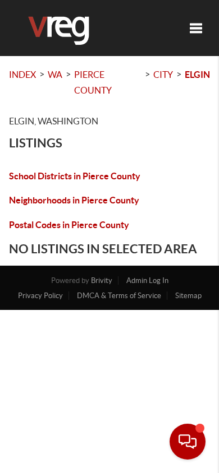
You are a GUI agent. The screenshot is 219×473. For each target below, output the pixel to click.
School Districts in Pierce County (74, 176)
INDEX (22, 74)
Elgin (197, 74)
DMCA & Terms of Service (119, 295)
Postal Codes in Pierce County (69, 225)
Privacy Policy (40, 295)
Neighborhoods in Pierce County (74, 200)
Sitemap (188, 295)
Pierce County (93, 82)
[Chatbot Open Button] (188, 442)
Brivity (101, 280)
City (163, 74)
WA (55, 74)
